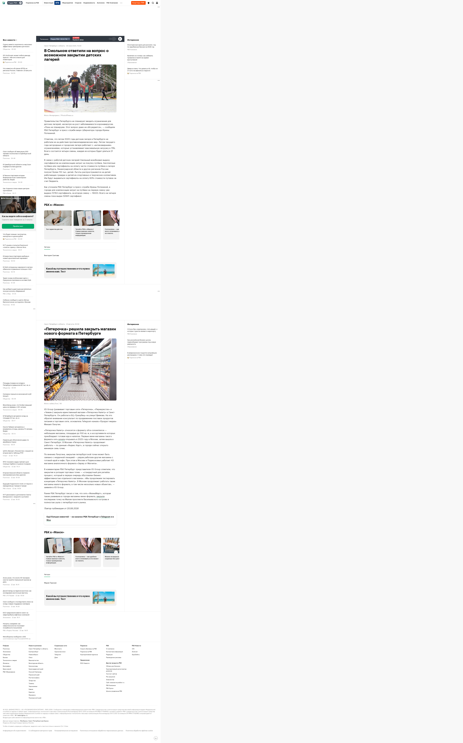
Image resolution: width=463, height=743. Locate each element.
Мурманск (32, 695)
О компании (110, 649)
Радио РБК (12, 3)
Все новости (9, 40)
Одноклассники (59, 652)
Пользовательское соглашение (66, 730)
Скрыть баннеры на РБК (88, 649)
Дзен (56, 657)
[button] (148, 3)
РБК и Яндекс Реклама (10, 630)
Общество (6, 49)
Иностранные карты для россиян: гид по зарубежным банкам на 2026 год (141, 46)
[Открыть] (18, 3)
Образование (132, 62)
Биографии (6, 666)
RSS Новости (84, 663)
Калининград (33, 666)
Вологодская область (36, 663)
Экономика (6, 617)
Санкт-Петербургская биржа (38, 721)
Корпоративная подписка (89, 654)
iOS (133, 649)
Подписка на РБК (86, 652)
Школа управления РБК (114, 691)
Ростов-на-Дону (34, 678)
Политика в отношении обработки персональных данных (101, 730)
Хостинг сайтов (111, 674)
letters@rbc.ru (22, 715)
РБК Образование (9, 672)
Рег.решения (110, 677)
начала (61, 439)
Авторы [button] (47, 247)
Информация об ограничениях (14, 730)
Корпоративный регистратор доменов (116, 670)
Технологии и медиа (10, 182)
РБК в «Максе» (54, 204)
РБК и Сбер (7, 293)
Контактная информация (114, 652)
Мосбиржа (23, 721)
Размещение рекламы (113, 657)
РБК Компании (132, 49)
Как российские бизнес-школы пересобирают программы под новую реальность (141, 342)
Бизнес (5, 657)
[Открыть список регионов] (148, 3)
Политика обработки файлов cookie (139, 730)
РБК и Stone (7, 193)
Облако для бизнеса (113, 666)
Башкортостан (34, 660)
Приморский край (35, 698)
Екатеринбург (33, 652)
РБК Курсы (109, 688)
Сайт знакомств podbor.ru (115, 682)
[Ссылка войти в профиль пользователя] (157, 3)
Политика (6, 73)
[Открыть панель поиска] (152, 2)
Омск (30, 657)
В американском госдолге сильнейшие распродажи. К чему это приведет (142, 354)
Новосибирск (33, 654)
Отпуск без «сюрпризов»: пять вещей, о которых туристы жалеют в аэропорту (142, 330)
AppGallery (136, 654)
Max (49, 520)
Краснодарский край (36, 669)
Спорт (5, 455)
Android (134, 652)
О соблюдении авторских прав (40, 730)
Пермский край (34, 675)
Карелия (31, 692)
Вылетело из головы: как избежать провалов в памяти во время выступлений (140, 57)
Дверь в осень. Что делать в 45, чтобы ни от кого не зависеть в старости (142, 69)
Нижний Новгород (35, 672)
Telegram (105, 517)
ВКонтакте (58, 649)
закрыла (100, 496)
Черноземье (33, 686)
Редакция (109, 654)
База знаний (7, 669)
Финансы (6, 663)
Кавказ (31, 689)
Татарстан (32, 680)
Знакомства (110, 679)
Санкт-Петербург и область (54, 45)
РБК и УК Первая (8, 595)
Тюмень (31, 683)
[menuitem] (32, 3)
